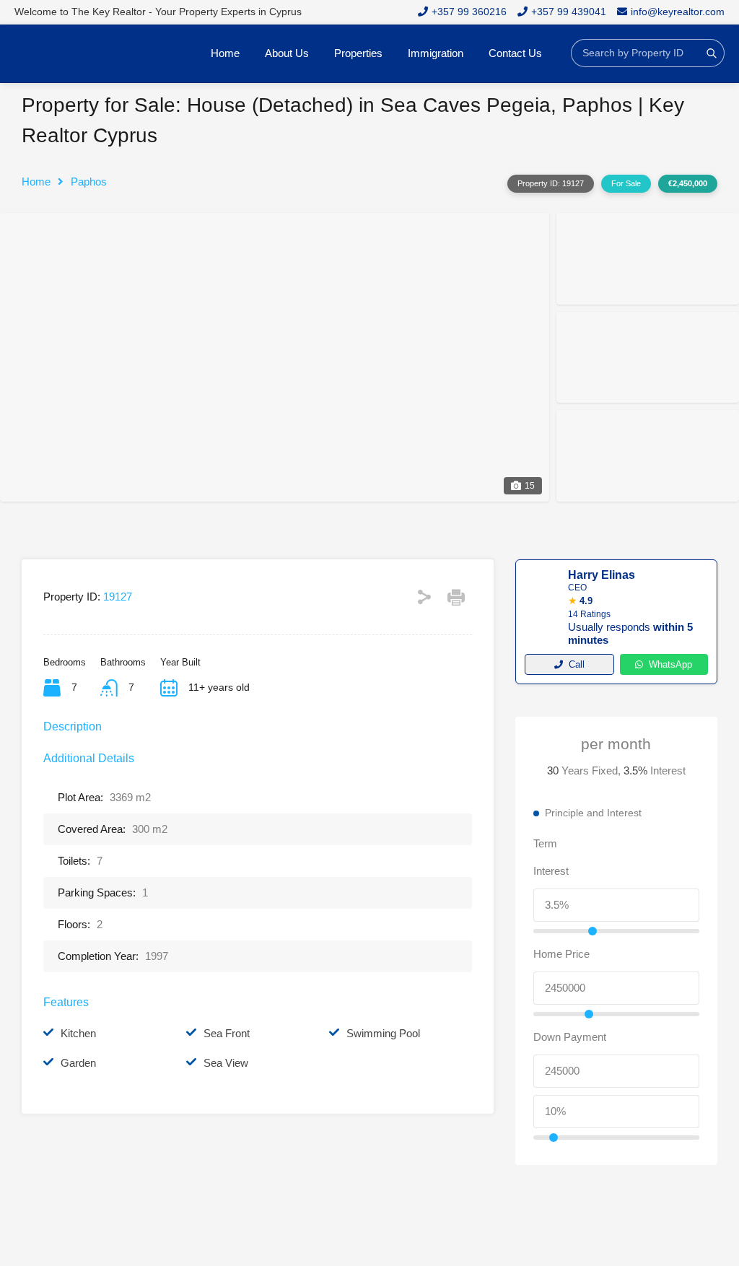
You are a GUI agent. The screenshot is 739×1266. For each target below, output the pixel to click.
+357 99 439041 (568, 11)
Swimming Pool (383, 1033)
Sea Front (227, 1033)
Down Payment (569, 1037)
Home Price (561, 954)
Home (225, 53)
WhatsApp (670, 664)
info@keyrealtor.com (678, 11)
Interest (551, 871)
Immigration (435, 53)
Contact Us (515, 53)
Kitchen (78, 1033)
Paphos (89, 181)
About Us (287, 53)
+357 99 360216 (469, 11)
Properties (358, 53)
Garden (78, 1063)
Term (545, 843)
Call (577, 664)
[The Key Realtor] (86, 53)
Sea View (226, 1063)
